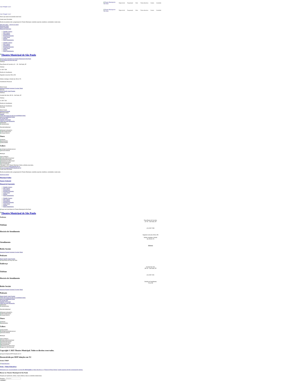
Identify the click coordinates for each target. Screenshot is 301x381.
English (1, 6)
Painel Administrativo (8, 40)
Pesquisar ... (3, 378)
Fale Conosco (6, 33)
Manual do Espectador (5, 29)
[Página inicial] (110, 10)
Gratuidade (158, 3)
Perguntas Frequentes (8, 35)
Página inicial (122, 3)
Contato (152, 3)
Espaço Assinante (4, 27)
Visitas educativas (144, 3)
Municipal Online (4, 26)
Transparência (6, 34)
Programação (130, 3)
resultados (3, 380)
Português (5, 6)
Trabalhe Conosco (7, 31)
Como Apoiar (6, 37)
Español (9, 6)
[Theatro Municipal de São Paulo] (18, 54)
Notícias (5, 38)
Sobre (136, 3)
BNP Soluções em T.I (14, 166)
